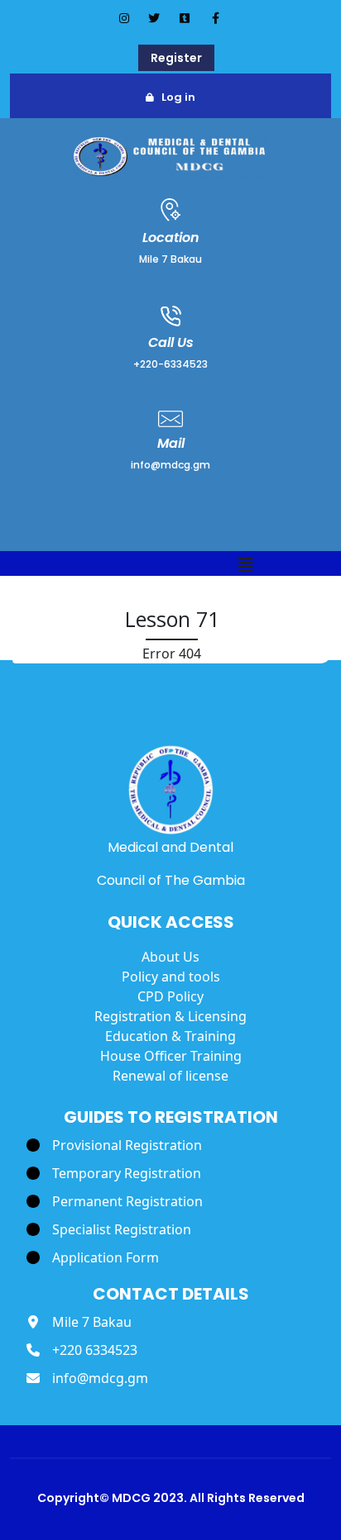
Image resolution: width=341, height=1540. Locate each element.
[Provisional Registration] (114, 1145)
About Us (170, 957)
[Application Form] (92, 1257)
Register (176, 58)
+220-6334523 (170, 364)
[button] (245, 566)
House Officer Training (171, 1056)
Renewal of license (170, 1076)
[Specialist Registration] (108, 1229)
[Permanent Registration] (114, 1201)
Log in (178, 97)
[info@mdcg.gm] (87, 1378)
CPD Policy (170, 996)
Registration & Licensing (170, 1016)
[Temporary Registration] (113, 1173)
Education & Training (170, 1036)
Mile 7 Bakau (170, 259)
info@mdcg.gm (170, 465)
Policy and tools (171, 976)
